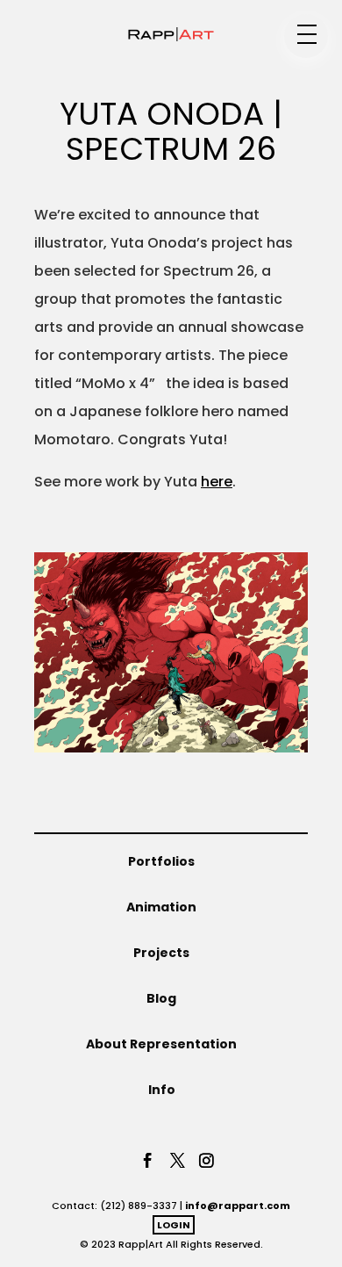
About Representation (161, 1044)
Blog (161, 998)
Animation (161, 907)
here (216, 482)
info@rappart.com (237, 1206)
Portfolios (161, 861)
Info (161, 1089)
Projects (161, 952)
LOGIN (173, 1225)
